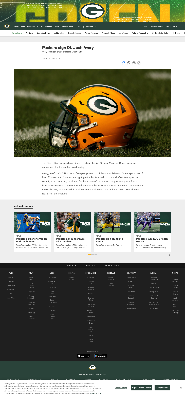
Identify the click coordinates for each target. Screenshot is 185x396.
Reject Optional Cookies (141, 388)
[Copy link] (139, 63)
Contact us (53, 379)
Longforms (31, 292)
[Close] (181, 388)
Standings (10, 289)
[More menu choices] (96, 26)
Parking (91, 294)
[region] (92, 388)
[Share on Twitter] (129, 65)
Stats (10, 294)
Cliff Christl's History (31, 285)
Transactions (10, 285)
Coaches (11, 281)
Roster (10, 277)
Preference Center (170, 379)
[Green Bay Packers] (92, 367)
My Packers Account (175, 279)
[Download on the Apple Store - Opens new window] (83, 356)
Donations (131, 292)
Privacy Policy (13, 379)
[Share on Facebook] (124, 65)
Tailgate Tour (131, 281)
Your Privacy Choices (125, 379)
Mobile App (31, 312)
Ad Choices (103, 379)
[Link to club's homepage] (7, 26)
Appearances (131, 277)
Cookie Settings (148, 379)
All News (31, 308)
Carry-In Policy (154, 287)
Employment (91, 317)
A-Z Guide (90, 277)
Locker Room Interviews (52, 294)
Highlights (52, 277)
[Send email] (134, 65)
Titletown (91, 335)
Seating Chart (153, 292)
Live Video (52, 287)
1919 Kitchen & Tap (91, 329)
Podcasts (52, 306)
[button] (89, 255)
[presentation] (170, 255)
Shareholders (131, 308)
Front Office (11, 298)
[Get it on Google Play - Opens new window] (101, 357)
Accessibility (71, 379)
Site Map (88, 379)
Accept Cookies (162, 388)
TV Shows (52, 310)
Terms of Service (34, 379)
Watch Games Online (52, 317)
